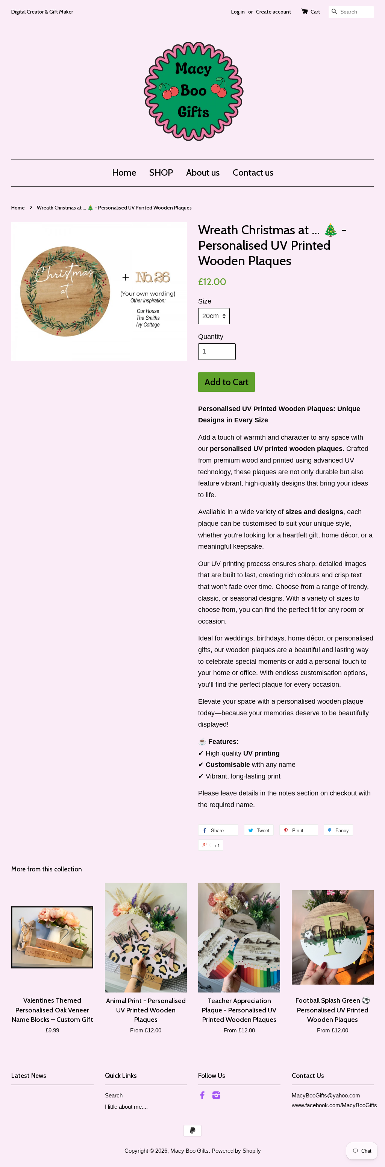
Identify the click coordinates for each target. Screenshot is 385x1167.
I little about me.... (126, 1106)
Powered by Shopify (236, 1150)
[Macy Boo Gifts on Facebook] (202, 1096)
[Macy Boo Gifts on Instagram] (216, 1096)
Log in (238, 11)
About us (203, 172)
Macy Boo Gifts (189, 1150)
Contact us (253, 172)
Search (114, 1095)
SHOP (161, 172)
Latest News (28, 1075)
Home (124, 172)
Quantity (210, 336)
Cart (315, 11)
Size (204, 301)
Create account (273, 11)
